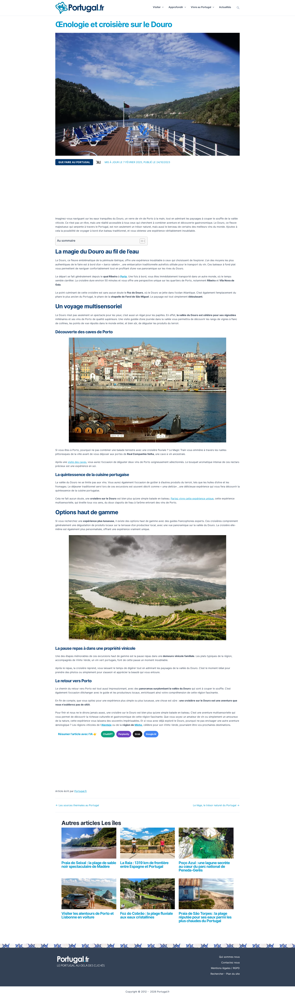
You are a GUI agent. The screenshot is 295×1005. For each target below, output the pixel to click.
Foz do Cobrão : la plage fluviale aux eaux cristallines (146, 915)
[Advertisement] (147, 191)
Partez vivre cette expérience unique (192, 498)
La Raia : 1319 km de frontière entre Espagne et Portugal (144, 865)
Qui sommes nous (229, 956)
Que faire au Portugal (74, 162)
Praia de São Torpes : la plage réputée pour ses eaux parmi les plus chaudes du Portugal (205, 917)
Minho (138, 724)
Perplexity (123, 734)
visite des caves (77, 462)
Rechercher (217, 973)
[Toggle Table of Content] (140, 241)
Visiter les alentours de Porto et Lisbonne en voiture (87, 915)
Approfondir (176, 7)
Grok (137, 734)
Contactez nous (230, 962)
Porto (123, 276)
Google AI (151, 734)
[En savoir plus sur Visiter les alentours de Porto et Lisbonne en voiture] (88, 895)
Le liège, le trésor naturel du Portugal (216, 805)
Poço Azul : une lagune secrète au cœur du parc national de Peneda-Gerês (204, 866)
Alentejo (106, 724)
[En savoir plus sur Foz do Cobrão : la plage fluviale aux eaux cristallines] (147, 895)
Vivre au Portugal (201, 7)
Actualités (225, 7)
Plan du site (233, 973)
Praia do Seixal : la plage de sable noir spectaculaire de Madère (88, 865)
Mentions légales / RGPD (225, 968)
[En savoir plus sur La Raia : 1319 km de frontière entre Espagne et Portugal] (147, 844)
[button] (162, 7)
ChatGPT (108, 734)
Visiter (157, 7)
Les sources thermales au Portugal (77, 805)
